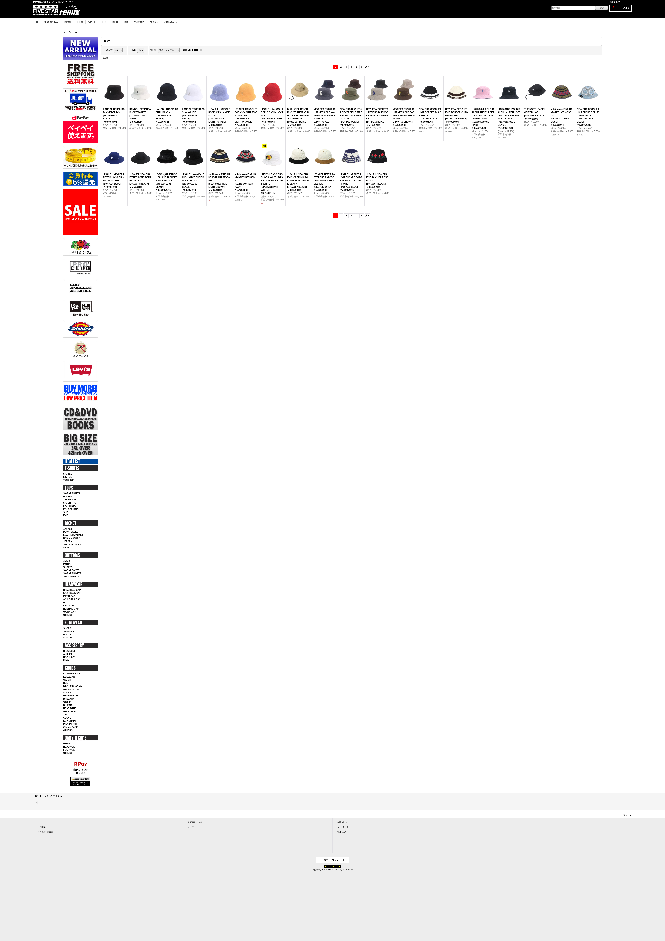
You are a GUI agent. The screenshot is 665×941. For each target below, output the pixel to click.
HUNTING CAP (71, 608)
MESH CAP (69, 596)
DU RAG (67, 705)
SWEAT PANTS (71, 570)
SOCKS (67, 692)
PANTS (67, 564)
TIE (65, 714)
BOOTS (67, 634)
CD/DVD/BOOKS (72, 673)
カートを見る (342, 827)
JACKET (67, 528)
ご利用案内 (42, 827)
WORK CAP (69, 612)
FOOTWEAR (69, 750)
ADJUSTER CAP (72, 599)
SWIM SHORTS (71, 576)
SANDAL (67, 637)
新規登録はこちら (195, 822)
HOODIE (67, 496)
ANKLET (67, 654)
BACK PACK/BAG (72, 686)
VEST (66, 547)
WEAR (66, 743)
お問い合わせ (342, 822)
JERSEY (67, 541)
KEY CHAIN (69, 721)
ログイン (191, 827)
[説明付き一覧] (204, 50)
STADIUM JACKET (73, 544)
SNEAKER (68, 631)
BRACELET (69, 651)
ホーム (40, 822)
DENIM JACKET (71, 538)
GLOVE (67, 718)
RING (66, 660)
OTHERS (68, 615)
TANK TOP (68, 480)
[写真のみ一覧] (196, 50)
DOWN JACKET (71, 532)
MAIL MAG (341, 832)
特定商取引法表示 (45, 832)
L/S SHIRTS (69, 506)
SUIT (65, 512)
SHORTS (68, 567)
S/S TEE (67, 474)
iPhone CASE (70, 727)
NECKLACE (69, 657)
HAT (65, 602)
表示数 (109, 50)
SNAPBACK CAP (72, 593)
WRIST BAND (70, 711)
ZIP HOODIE (69, 499)
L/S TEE (67, 477)
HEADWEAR (69, 746)
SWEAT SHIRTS (71, 493)
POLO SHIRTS (71, 509)
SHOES (67, 628)
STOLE (67, 702)
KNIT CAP (68, 605)
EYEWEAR (69, 677)
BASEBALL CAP (72, 590)
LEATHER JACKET (73, 535)
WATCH (67, 680)
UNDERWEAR (70, 695)
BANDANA (68, 699)
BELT (66, 683)
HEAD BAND (69, 708)
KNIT (65, 515)
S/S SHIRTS (69, 502)
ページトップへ (625, 815)
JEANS (67, 561)
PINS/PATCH (70, 724)
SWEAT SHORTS (72, 573)
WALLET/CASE (71, 689)
